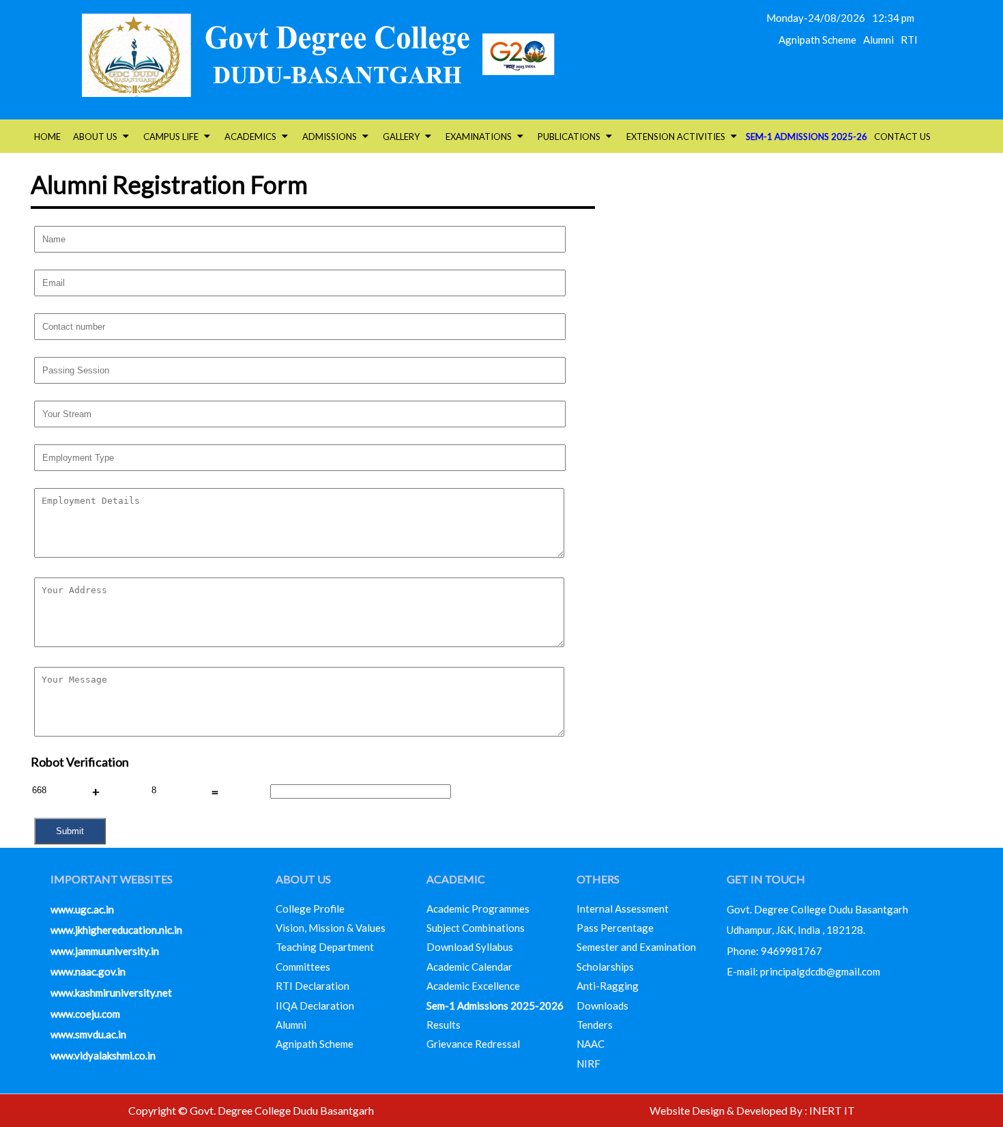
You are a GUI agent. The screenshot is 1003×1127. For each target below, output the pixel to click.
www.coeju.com (85, 1014)
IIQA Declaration (315, 1005)
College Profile (310, 908)
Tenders (595, 1024)
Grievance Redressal (473, 1044)
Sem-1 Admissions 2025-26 (806, 136)
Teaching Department (325, 947)
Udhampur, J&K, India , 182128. (796, 930)
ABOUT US (303, 878)
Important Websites (111, 878)
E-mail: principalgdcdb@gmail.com (803, 971)
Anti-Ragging (608, 986)
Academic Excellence (473, 986)
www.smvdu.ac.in (88, 1034)
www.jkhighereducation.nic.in (116, 930)
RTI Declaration (312, 986)
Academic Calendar (469, 966)
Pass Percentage (615, 928)
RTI (909, 39)
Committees (303, 966)
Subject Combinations (475, 928)
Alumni (878, 39)
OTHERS (598, 878)
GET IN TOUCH (766, 878)
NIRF (588, 1063)
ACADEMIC (455, 878)
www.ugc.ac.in (82, 909)
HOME (47, 136)
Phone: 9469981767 (774, 951)
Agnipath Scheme (817, 39)
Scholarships (605, 966)
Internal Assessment (623, 908)
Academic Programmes (477, 908)
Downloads (602, 1005)
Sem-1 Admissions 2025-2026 (495, 1005)
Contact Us (902, 136)
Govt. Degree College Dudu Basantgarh (817, 909)
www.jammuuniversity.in (104, 951)
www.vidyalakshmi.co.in (103, 1055)
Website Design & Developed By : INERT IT (752, 1110)
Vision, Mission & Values (331, 928)
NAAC (591, 1044)
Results (443, 1024)
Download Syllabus (469, 947)
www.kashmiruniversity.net (111, 992)
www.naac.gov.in (88, 971)
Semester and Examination (636, 947)
